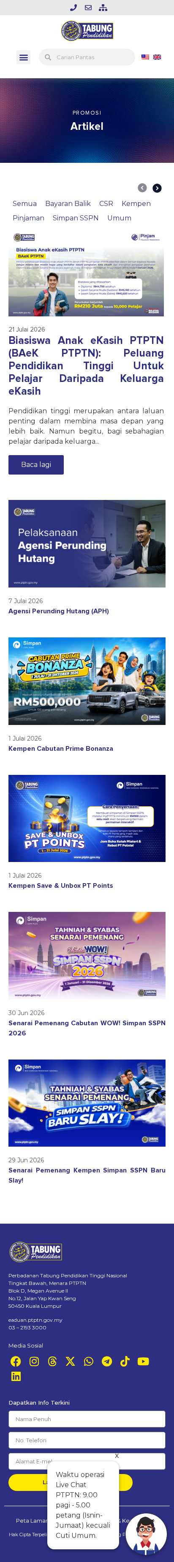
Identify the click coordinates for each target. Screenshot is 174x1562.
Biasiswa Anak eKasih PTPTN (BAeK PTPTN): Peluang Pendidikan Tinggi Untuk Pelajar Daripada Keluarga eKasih (86, 366)
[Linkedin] (15, 1376)
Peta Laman (32, 1520)
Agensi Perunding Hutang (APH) (58, 611)
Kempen (136, 204)
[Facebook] (15, 1361)
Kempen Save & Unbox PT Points (60, 885)
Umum (119, 218)
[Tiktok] (124, 1361)
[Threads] (52, 1361)
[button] (23, 57)
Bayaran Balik (68, 204)
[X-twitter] (70, 1361)
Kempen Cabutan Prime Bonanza (60, 748)
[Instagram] (34, 1361)
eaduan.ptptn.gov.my (35, 1320)
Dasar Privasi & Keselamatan (119, 1520)
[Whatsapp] (88, 1361)
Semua (25, 204)
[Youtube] (143, 1361)
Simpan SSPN (76, 218)
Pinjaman (28, 218)
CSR (106, 204)
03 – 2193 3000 (27, 1327)
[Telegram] (106, 1361)
